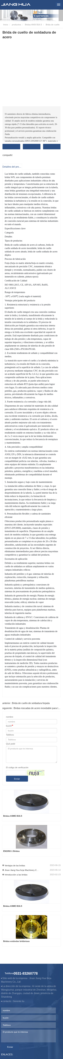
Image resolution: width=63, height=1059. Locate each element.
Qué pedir (10, 744)
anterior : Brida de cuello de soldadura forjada (26, 703)
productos (16, 24)
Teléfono (10, 735)
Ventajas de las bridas (15, 865)
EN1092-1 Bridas (11, 851)
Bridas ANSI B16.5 (33, 24)
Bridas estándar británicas (16, 941)
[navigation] (58, 4)
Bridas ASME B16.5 (12, 816)
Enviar (17, 779)
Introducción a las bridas (16, 874)
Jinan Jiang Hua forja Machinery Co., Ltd (22, 870)
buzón (9, 726)
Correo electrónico (31, 146)
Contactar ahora (11, 146)
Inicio (5, 24)
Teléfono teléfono (52, 146)
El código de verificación (17, 767)
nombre (9, 717)
